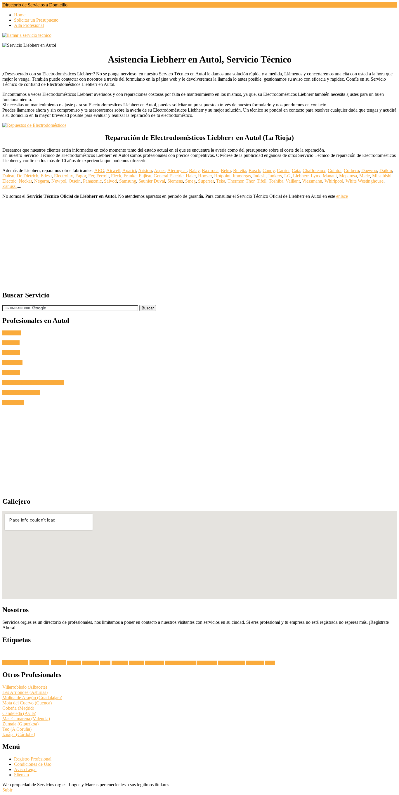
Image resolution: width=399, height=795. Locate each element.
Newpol (58, 181)
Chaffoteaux (314, 170)
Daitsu (8, 175)
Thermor (235, 181)
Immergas (242, 175)
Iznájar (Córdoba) (18, 734)
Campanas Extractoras (180, 663)
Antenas (58, 662)
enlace (342, 196)
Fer (91, 175)
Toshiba (276, 181)
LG (287, 175)
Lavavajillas (90, 663)
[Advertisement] (177, 244)
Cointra (334, 170)
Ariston (145, 170)
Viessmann (312, 181)
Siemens (175, 181)
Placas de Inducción (231, 663)
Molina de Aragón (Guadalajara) (32, 697)
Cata (296, 170)
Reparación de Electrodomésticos (33, 382)
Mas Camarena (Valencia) (26, 718)
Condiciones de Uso (32, 764)
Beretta (239, 170)
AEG (99, 170)
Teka (220, 181)
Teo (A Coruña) (17, 729)
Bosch (254, 170)
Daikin (385, 170)
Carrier (283, 170)
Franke (130, 175)
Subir (7, 789)
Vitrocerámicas (207, 663)
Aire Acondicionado (21, 392)
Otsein (75, 181)
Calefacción (13, 402)
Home (19, 14)
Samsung (127, 181)
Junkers (275, 175)
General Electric (168, 175)
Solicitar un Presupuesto (36, 20)
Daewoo (369, 170)
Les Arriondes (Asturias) (25, 692)
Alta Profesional (29, 25)
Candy (269, 170)
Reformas (11, 372)
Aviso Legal (25, 769)
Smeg (190, 181)
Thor (250, 181)
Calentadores (255, 663)
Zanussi (9, 186)
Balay (194, 170)
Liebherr (300, 175)
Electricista (12, 362)
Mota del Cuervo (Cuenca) (27, 702)
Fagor (80, 175)
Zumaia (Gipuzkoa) (20, 723)
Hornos (105, 663)
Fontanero (11, 332)
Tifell (261, 181)
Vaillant (293, 181)
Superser (206, 181)
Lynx (315, 175)
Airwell (113, 170)
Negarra (41, 181)
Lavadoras (39, 662)
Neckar (25, 181)
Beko (226, 170)
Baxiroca (210, 170)
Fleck (116, 175)
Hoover (205, 175)
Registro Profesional (32, 758)
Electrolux (63, 175)
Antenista (11, 352)
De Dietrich (27, 175)
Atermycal (177, 170)
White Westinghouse (365, 181)
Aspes (159, 170)
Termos (270, 663)
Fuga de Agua (15, 662)
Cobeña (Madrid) (18, 708)
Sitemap (21, 774)
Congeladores (154, 663)
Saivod (110, 181)
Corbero (351, 170)
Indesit (259, 175)
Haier (191, 175)
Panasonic (92, 181)
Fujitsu (145, 175)
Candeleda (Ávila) (19, 713)
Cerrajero (11, 342)
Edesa (46, 175)
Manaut (330, 175)
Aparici (129, 170)
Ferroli (102, 175)
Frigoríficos (120, 663)
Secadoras (74, 663)
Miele (364, 175)
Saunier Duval (151, 181)
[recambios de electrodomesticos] (199, 125)
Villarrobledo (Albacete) (24, 687)
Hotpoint (222, 175)
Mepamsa (348, 175)
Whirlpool (334, 181)
